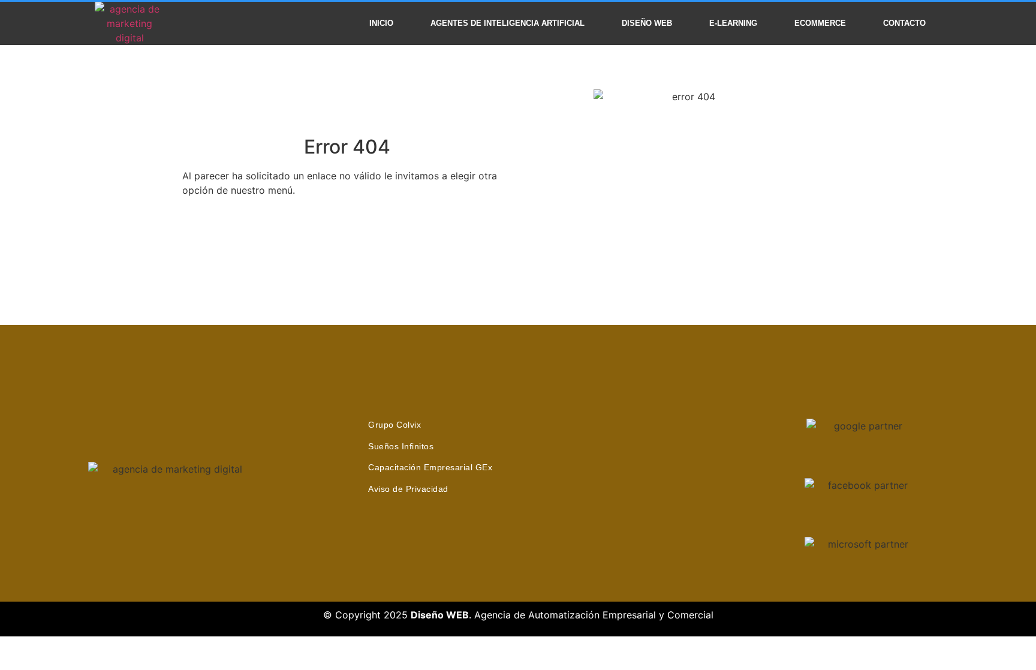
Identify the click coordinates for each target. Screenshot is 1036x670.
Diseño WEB (647, 23)
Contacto (904, 23)
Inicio (381, 23)
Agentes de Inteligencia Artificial (507, 23)
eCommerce (820, 23)
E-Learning (733, 23)
